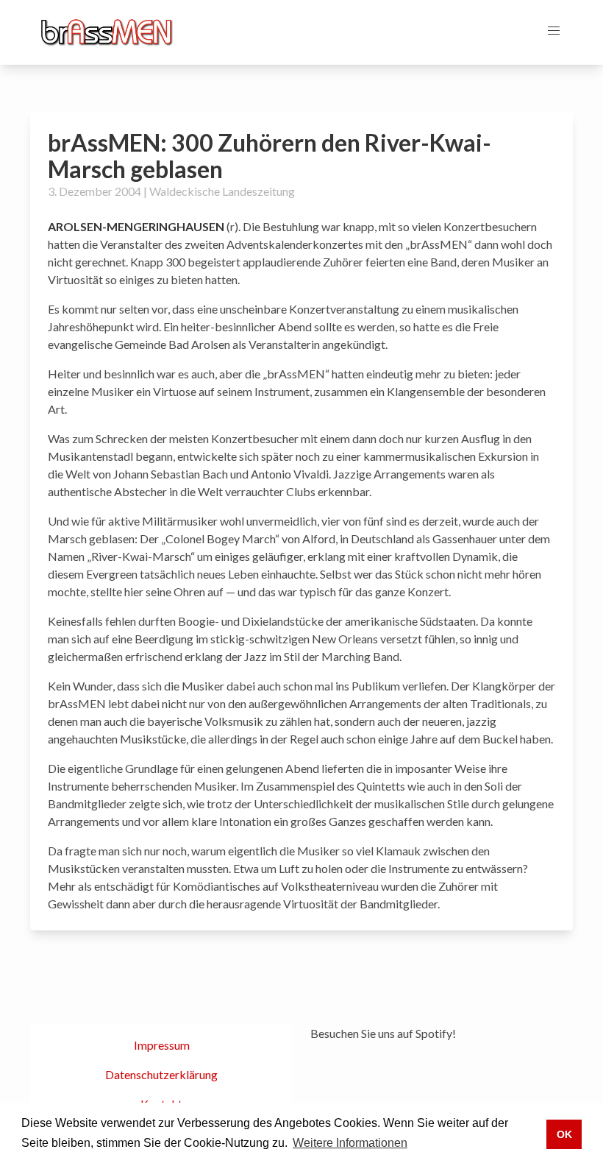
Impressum (162, 1045)
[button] (554, 31)
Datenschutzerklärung (161, 1074)
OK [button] (564, 1134)
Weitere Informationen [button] (350, 1143)
